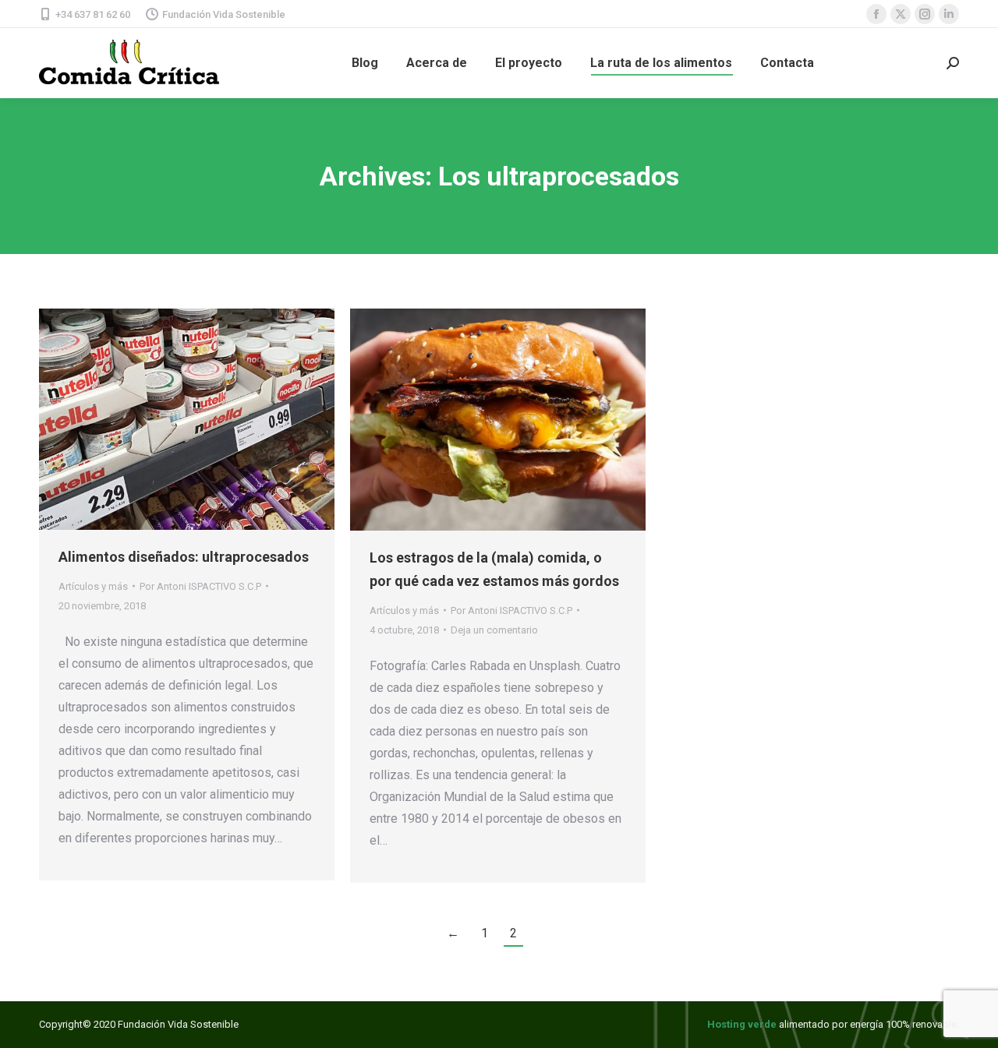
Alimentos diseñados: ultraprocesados (183, 557)
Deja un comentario (494, 630)
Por (200, 586)
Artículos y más (93, 586)
